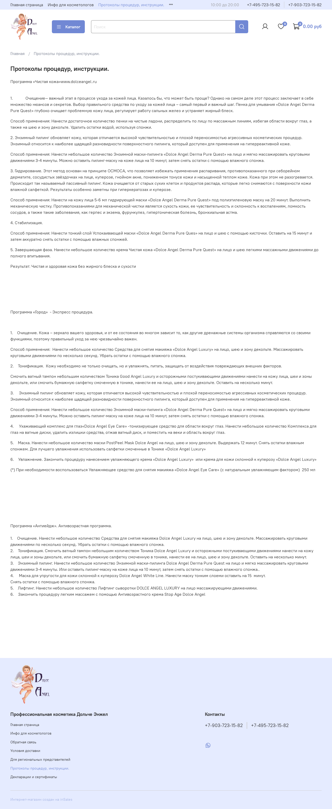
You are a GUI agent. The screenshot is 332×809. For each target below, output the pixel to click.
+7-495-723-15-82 (263, 4)
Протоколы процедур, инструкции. (131, 4)
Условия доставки (25, 750)
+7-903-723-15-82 (305, 4)
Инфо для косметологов (71, 4)
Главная (17, 53)
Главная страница (26, 4)
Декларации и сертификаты (33, 776)
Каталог (72, 26)
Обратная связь (23, 742)
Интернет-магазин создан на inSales (41, 799)
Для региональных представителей (40, 759)
